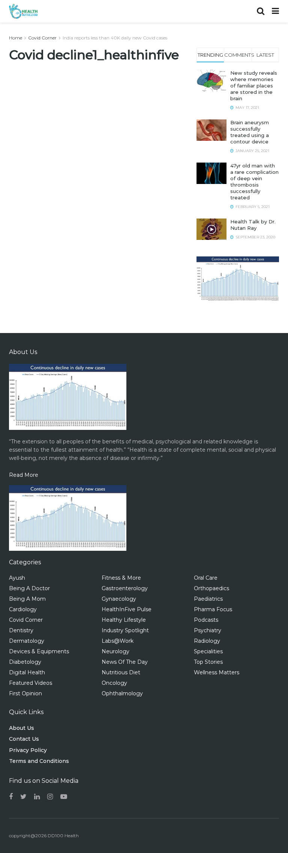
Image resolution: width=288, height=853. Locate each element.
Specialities (208, 651)
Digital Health (27, 672)
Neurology (115, 651)
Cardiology (23, 609)
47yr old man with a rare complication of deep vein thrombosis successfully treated (254, 181)
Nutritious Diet (121, 672)
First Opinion (25, 693)
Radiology (207, 640)
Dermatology (26, 640)
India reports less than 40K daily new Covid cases (115, 38)
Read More (23, 475)
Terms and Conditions (39, 761)
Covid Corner (42, 38)
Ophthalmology (122, 693)
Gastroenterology (125, 588)
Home (15, 38)
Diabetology (25, 662)
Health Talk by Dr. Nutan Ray (253, 225)
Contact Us (24, 738)
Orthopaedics (211, 588)
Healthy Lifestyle (124, 619)
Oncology (114, 683)
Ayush (17, 577)
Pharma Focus (213, 609)
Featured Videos (30, 683)
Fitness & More (121, 577)
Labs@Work (118, 640)
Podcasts (206, 619)
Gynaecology (119, 598)
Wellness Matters (216, 672)
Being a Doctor (29, 588)
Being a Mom (27, 598)
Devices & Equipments (39, 651)
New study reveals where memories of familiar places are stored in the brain (253, 85)
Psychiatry (207, 630)
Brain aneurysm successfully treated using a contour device (249, 132)
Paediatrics (208, 598)
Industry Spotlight (125, 630)
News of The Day (125, 662)
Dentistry (21, 630)
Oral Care (206, 577)
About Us (21, 728)
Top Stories (208, 662)
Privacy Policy (28, 750)
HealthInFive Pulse (127, 609)
